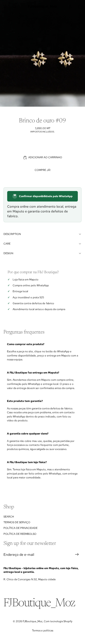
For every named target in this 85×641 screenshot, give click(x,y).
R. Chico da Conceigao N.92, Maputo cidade (29, 579)
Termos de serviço (16, 522)
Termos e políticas (42, 630)
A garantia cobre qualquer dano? (27, 433)
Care (6, 243)
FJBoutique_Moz (32, 621)
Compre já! (43, 170)
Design (8, 253)
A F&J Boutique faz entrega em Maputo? (33, 372)
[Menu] (5, 7)
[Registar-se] (77, 554)
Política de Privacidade (20, 528)
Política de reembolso (19, 534)
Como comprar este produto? (25, 344)
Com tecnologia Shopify (58, 621)
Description (12, 234)
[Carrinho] (80, 6)
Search (8, 516)
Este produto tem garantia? (25, 401)
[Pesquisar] (14, 6)
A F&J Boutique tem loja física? (27, 462)
